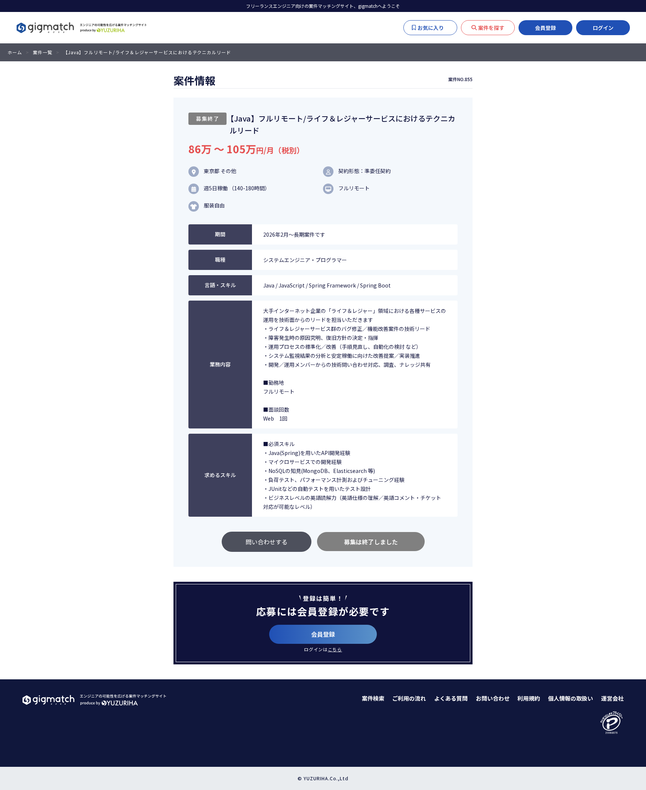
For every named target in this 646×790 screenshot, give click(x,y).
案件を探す (491, 27)
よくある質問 (451, 698)
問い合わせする (266, 541)
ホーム (14, 52)
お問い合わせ (493, 698)
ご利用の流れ (409, 698)
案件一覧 (42, 52)
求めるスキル (220, 475)
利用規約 (528, 698)
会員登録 (545, 27)
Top (631, 672)
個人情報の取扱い (570, 698)
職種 (220, 259)
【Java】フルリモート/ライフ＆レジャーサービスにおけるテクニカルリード (147, 52)
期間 (220, 234)
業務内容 (220, 364)
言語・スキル (220, 285)
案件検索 (373, 698)
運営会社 (612, 698)
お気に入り (434, 27)
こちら (335, 649)
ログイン (603, 27)
